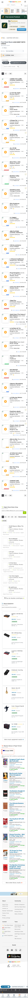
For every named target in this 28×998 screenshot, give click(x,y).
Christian (9, 532)
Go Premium (21, 29)
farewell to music (15, 190)
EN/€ (25, 6)
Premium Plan (18, 911)
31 (5, 73)
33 (15, 516)
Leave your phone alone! (17, 287)
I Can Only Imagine (14, 576)
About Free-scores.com (5, 905)
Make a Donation (19, 914)
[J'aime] (9, 989)
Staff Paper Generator (20, 933)
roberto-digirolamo (15, 310)
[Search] (18, 66)
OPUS (19, 996)
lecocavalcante (16, 448)
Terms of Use (5, 913)
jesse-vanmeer (16, 462)
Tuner (16, 936)
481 (10, 73)
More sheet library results (14, 882)
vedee (18, 227)
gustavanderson (16, 157)
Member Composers (19, 904)
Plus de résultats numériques (14, 598)
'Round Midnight (13, 538)
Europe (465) (9, 750)
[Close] (25, 17)
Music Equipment (8, 935)
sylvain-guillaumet (16, 393)
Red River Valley (14, 176)
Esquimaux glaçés (16, 413)
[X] (16, 950)
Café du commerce (15, 245)
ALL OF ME (15, 148)
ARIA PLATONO (16, 232)
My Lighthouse (13, 587)
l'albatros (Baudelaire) (16, 384)
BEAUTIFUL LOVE (15, 162)
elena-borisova (17, 476)
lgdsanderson (17, 88)
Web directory (18, 938)
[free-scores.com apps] (2, 11)
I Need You (16, 301)
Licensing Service (19, 909)
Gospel (15, 581)
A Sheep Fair (17, 122)
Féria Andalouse (14, 204)
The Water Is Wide (17, 357)
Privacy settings (6, 917)
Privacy (4, 915)
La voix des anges (15, 93)
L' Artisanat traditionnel (17, 259)
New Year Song (14, 467)
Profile (25, 996)
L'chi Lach (11, 551)
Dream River (17, 342)
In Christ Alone (13, 563)
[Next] (19, 990)
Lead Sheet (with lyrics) (19, 62)
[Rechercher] (21, 5)
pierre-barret (17, 213)
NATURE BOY (15, 370)
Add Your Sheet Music (20, 906)
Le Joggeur (14, 218)
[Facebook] (7, 950)
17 (8, 516)
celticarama (17, 199)
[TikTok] (20, 950)
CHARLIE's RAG (15, 481)
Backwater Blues (16, 108)
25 (12, 516)
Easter (14, 569)
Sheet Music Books (6, 928)
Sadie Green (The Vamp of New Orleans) (17, 316)
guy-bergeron (17, 143)
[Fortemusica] (8, 965)
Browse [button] (8, 996)
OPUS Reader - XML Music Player (19, 926)
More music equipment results (14, 739)
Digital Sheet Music (6, 932)
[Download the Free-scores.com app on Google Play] (14, 956)
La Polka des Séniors (16, 398)
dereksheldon (16, 130)
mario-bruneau (16, 102)
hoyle (19, 116)
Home (3, 996)
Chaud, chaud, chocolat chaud (17, 427)
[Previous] (12, 990)
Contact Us (5, 908)
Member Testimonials (7, 910)
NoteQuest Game (19, 931)
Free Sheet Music (8, 925)
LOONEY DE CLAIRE (16, 79)
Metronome (17, 929)
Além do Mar (17, 440)
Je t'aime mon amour (16, 453)
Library (14, 996)
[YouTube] (12, 950)
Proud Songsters (17, 274)
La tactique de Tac (16, 329)
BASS (6, 62)
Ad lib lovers (14, 135)
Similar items (12, 770)
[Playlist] (22, 989)
